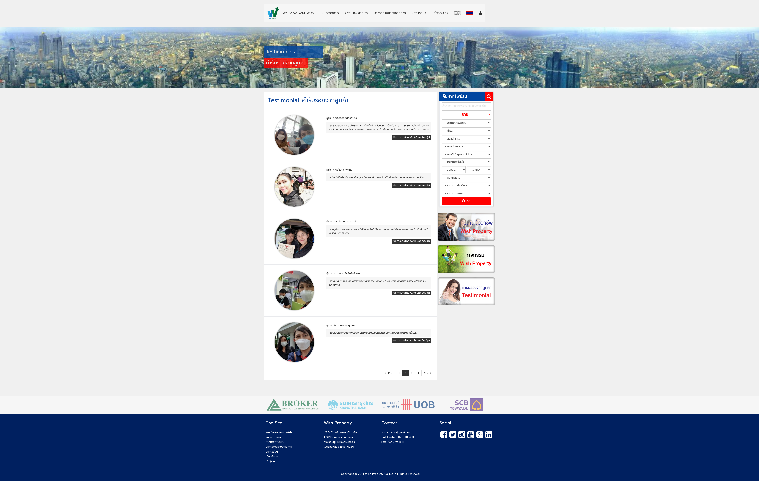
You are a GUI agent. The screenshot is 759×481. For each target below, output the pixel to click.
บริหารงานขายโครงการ (279, 447)
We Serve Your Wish (279, 432)
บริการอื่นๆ (272, 452)
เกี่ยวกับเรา (272, 456)
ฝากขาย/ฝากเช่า (275, 442)
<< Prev (389, 373)
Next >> (428, 373)
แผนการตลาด (273, 437)
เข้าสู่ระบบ (271, 461)
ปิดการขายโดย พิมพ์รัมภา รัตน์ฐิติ (411, 137)
